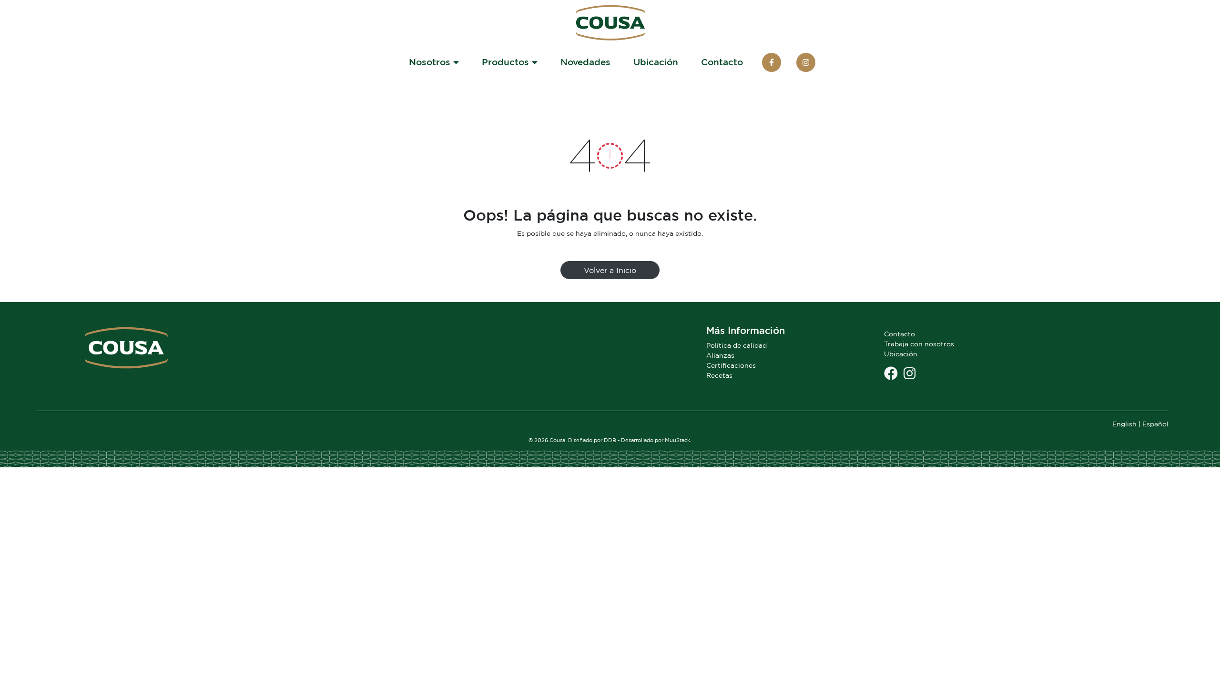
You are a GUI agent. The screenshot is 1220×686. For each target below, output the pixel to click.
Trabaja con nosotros (919, 343)
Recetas (719, 375)
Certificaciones (731, 365)
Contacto (722, 62)
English (1124, 423)
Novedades (585, 62)
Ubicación (655, 62)
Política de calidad (736, 345)
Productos (507, 62)
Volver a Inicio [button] (610, 270)
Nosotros (431, 62)
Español (1155, 423)
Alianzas (720, 355)
